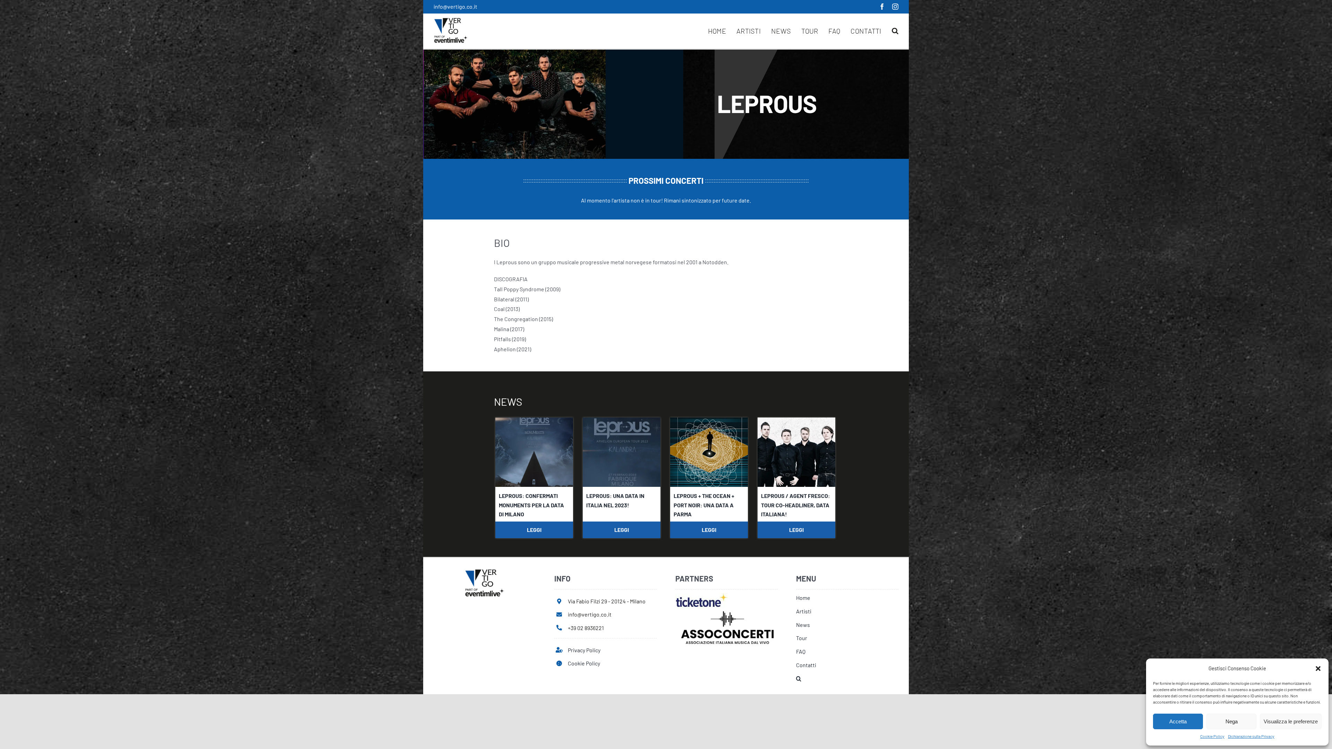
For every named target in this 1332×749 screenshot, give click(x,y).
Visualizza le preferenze (1291, 721)
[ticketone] (701, 595)
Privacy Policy (584, 650)
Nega (1232, 721)
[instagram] (895, 6)
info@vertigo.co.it (455, 6)
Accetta (1178, 721)
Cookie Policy (1212, 736)
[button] (1318, 668)
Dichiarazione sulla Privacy (1251, 736)
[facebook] (882, 6)
